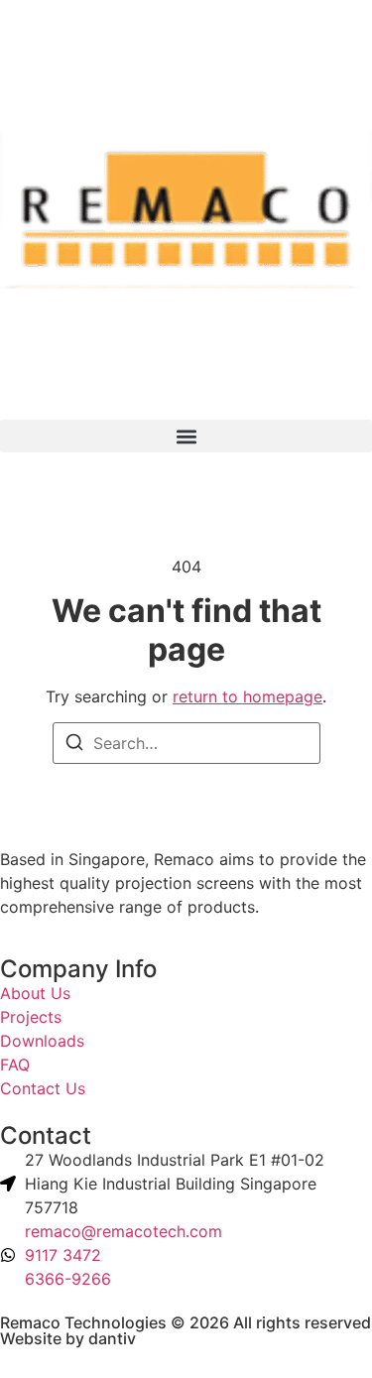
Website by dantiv (68, 1338)
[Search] (74, 745)
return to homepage (247, 696)
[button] (186, 436)
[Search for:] (186, 743)
